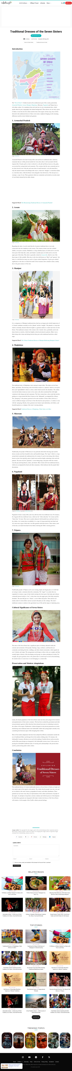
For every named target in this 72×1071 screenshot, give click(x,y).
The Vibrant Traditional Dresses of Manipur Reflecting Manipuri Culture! (40, 340)
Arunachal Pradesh (17, 105)
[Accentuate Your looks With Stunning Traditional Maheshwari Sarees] (36, 958)
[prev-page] (35, 919)
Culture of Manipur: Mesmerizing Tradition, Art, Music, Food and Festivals (36, 915)
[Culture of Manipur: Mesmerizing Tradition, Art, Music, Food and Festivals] (36, 905)
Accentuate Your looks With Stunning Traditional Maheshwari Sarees (36, 968)
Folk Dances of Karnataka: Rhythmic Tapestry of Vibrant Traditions (59, 968)
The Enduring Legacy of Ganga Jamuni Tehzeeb (36, 990)
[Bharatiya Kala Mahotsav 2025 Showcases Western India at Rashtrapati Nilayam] (59, 883)
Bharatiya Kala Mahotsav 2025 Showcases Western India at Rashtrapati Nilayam (60, 893)
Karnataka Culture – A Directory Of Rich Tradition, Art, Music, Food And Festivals (12, 915)
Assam (24, 105)
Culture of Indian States (28, 42)
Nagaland (45, 105)
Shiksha (27, 38)
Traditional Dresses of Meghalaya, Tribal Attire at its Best (36, 409)
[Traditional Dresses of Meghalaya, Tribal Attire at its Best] (12, 936)
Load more (35, 1017)
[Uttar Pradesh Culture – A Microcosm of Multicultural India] (36, 1001)
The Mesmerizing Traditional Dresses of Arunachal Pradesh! (36, 202)
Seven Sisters (18, 103)
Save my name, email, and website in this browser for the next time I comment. (33, 862)
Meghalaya (34, 105)
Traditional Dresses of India (41, 42)
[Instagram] (23, 1057)
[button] (62, 3)
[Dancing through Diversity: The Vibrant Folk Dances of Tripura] (59, 979)
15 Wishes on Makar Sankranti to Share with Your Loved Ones (12, 893)
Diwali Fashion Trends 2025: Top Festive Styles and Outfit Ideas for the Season (59, 915)
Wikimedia (17, 156)
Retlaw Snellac (28, 511)
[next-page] (37, 919)
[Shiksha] (24, 39)
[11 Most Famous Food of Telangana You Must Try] (36, 883)
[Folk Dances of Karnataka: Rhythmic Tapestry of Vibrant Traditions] (59, 958)
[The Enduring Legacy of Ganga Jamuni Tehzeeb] (36, 979)
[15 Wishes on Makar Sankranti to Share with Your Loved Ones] (12, 883)
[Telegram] (36, 1057)
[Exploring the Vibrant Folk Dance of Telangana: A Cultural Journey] (36, 936)
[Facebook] (42, 1057)
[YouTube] (29, 1057)
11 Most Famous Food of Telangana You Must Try (36, 893)
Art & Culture (12, 891)
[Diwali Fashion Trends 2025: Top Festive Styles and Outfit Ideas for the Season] (59, 905)
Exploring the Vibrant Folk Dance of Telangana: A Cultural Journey (36, 947)
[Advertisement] (36, 16)
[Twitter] (49, 1057)
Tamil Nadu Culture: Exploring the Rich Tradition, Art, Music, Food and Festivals (12, 968)
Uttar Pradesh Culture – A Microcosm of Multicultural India (36, 1011)
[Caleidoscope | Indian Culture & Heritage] (7, 3)
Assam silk (44, 255)
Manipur (29, 105)
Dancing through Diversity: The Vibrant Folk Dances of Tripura (60, 990)
